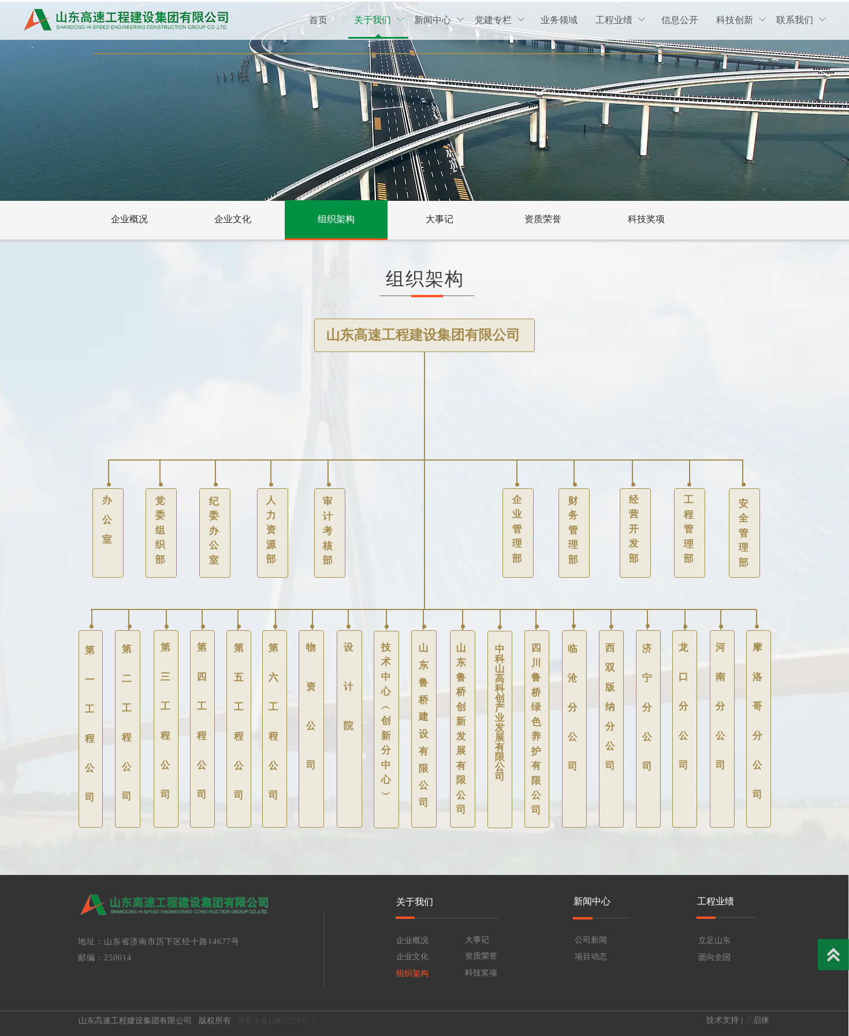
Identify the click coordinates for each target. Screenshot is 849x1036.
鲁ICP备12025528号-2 (278, 1020)
